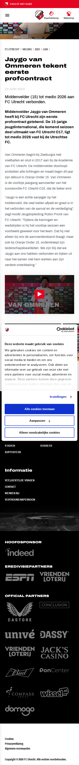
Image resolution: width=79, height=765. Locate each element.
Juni (45, 49)
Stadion (10, 445)
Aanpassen (37, 420)
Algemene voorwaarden (17, 748)
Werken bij (12, 493)
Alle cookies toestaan (40, 409)
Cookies (9, 739)
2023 (37, 49)
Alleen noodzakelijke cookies (39, 432)
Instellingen (58, 396)
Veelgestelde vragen (19, 480)
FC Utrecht (12, 49)
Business (46, 445)
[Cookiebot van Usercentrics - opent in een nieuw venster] (56, 329)
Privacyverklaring (14, 743)
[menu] (7, 15)
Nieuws (27, 49)
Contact (10, 487)
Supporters (13, 452)
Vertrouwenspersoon (20, 499)
